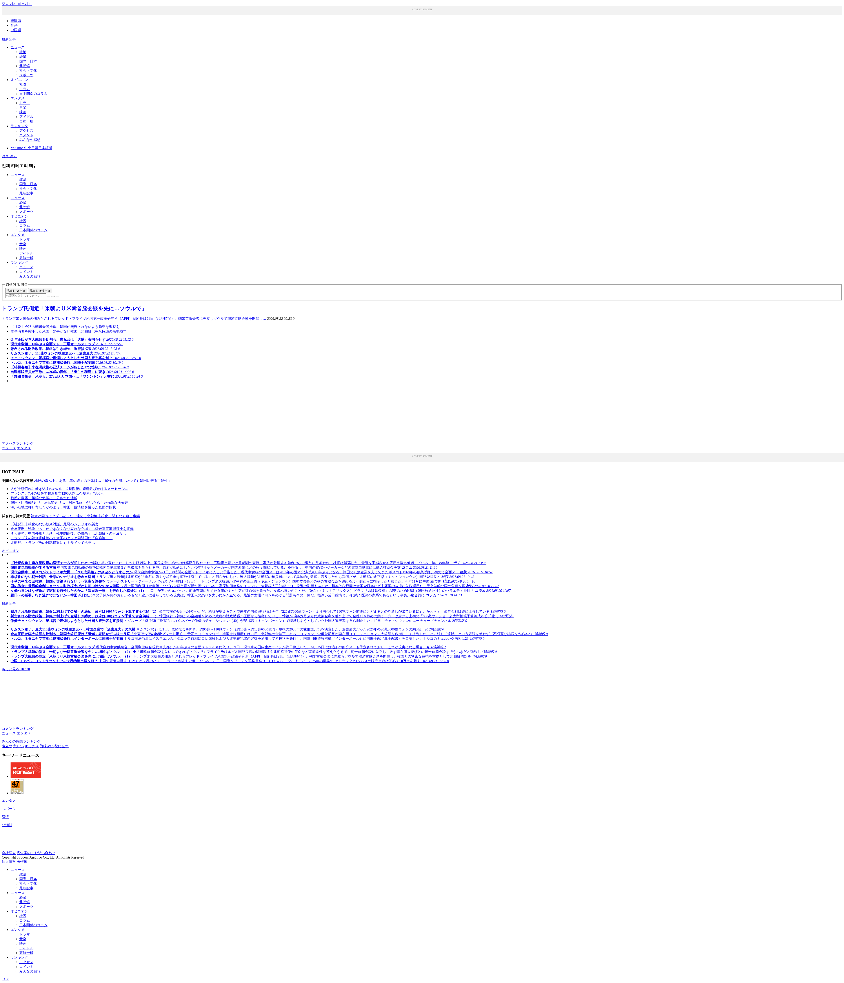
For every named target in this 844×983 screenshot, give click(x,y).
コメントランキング (17, 729)
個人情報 (9, 861)
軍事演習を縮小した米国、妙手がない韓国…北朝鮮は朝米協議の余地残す (69, 331)
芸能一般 (26, 121)
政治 (22, 52)
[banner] (26, 776)
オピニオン (19, 80)
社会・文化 (28, 70)
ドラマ (24, 103)
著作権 (22, 861)
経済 (22, 56)
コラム (24, 89)
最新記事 (9, 39)
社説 (22, 84)
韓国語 (16, 21)
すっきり (32, 746)
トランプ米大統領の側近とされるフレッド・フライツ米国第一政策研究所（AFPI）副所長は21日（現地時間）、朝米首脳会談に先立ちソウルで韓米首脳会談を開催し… (134, 318)
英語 (14, 25)
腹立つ (7, 746)
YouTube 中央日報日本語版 (31, 148)
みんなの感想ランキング (21, 741)
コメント (26, 135)
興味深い (47, 746)
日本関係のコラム (33, 93)
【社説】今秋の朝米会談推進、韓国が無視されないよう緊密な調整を (65, 327)
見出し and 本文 (40, 290)
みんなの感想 (29, 140)
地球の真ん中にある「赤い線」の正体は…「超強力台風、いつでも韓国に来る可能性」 (102, 480)
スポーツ (26, 75)
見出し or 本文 (16, 290)
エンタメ (18, 98)
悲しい (18, 746)
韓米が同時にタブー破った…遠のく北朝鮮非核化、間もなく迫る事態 (85, 516)
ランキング (19, 126)
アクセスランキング (17, 443)
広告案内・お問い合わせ (36, 853)
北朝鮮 (24, 66)
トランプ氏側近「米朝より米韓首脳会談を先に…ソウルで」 (74, 308)
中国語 (16, 30)
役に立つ (62, 746)
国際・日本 (28, 61)
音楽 (22, 107)
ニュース (18, 47)
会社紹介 (9, 853)
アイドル (26, 117)
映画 (22, 112)
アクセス (26, 130)
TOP (5, 979)
